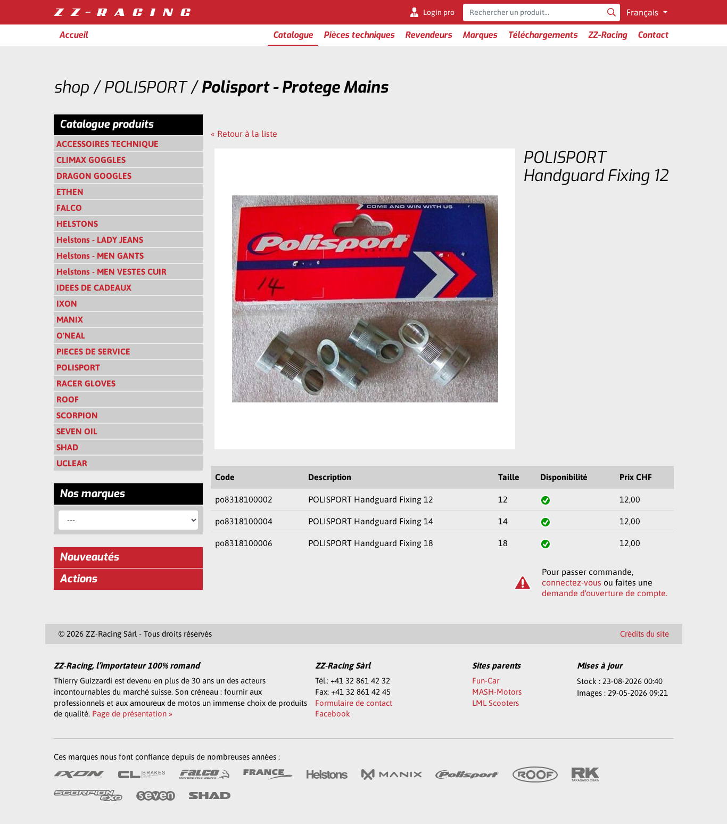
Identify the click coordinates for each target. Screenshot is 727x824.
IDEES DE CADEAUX (93, 287)
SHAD (67, 447)
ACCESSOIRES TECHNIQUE (107, 144)
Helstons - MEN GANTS (100, 255)
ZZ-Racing (607, 34)
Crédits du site (644, 633)
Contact (653, 34)
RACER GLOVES (85, 383)
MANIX (69, 319)
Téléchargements (542, 34)
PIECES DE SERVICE (93, 351)
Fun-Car (485, 680)
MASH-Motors (497, 691)
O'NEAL (70, 335)
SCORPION (77, 415)
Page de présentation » (132, 713)
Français (643, 12)
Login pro (439, 12)
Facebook (332, 713)
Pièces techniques (359, 34)
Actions (78, 579)
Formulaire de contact (353, 702)
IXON (66, 303)
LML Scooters (495, 702)
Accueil (73, 34)
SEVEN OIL (76, 431)
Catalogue (293, 34)
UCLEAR (71, 463)
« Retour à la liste (244, 133)
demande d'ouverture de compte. (604, 593)
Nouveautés (89, 557)
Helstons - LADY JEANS (99, 239)
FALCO (69, 207)
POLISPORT (78, 367)
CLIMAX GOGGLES (91, 159)
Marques (479, 34)
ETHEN (70, 191)
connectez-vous (571, 582)
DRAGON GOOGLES (93, 175)
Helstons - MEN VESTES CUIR (111, 271)
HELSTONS (77, 223)
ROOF (67, 399)
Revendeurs (428, 34)
